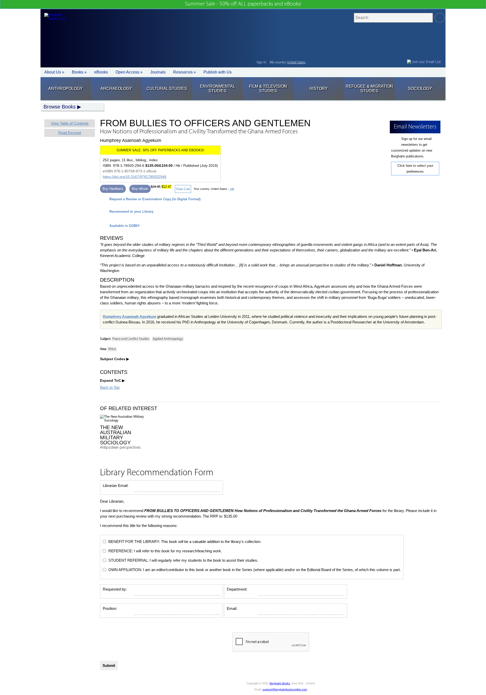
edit (232, 188)
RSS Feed (238, 686)
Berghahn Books (280, 683)
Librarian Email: (115, 485)
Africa (112, 349)
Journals (158, 72)
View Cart (183, 189)
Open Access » (129, 72)
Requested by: (115, 589)
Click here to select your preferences (415, 168)
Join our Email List (426, 62)
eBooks (101, 72)
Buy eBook (140, 189)
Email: (232, 608)
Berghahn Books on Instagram (227, 686)
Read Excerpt (69, 133)
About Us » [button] (54, 72)
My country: (288, 62)
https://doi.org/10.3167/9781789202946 (134, 177)
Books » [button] (79, 72)
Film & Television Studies (268, 88)
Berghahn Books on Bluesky (204, 686)
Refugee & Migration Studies (369, 88)
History (319, 88)
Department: (237, 589)
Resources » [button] (184, 72)
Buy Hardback (113, 189)
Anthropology (65, 88)
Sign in (261, 62)
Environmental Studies (217, 88)
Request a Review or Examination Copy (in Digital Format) (154, 199)
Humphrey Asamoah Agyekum (129, 316)
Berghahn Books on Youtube (215, 686)
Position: (110, 608)
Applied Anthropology (168, 339)
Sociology (420, 88)
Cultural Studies (167, 88)
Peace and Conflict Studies (130, 339)
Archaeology (116, 88)
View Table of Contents (70, 123)
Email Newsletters (180, 686)
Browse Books (60, 106)
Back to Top (109, 387)
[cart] (311, 63)
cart (311, 62)
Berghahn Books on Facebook (192, 686)
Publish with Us (218, 72)
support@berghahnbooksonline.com (284, 689)
